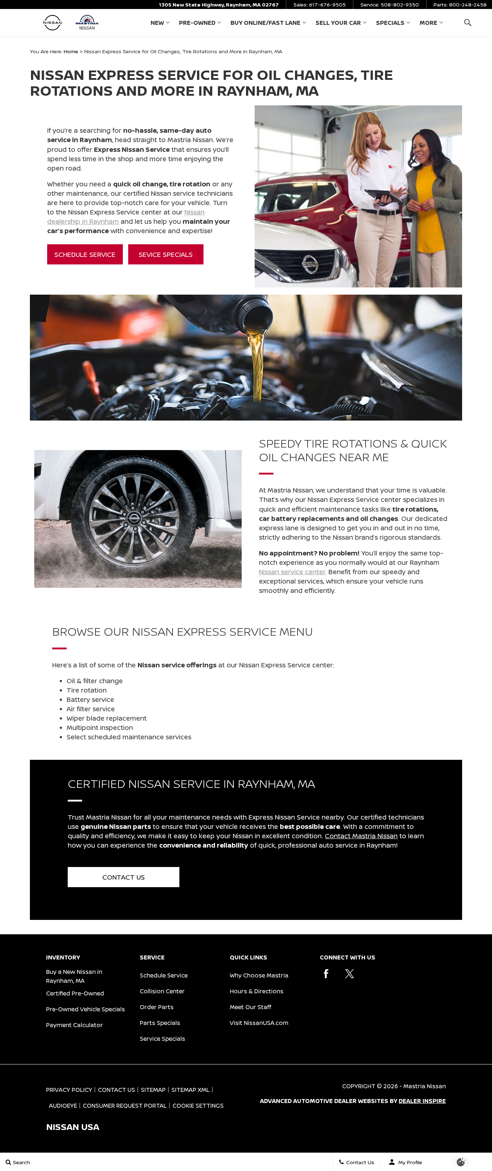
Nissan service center (292, 571)
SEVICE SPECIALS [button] (166, 254)
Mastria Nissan (424, 1086)
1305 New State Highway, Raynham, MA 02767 (219, 4)
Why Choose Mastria (259, 975)
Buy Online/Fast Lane (265, 23)
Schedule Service (164, 975)
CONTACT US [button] (123, 877)
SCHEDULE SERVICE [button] (85, 254)
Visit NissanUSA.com (259, 1023)
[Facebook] (326, 973)
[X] (349, 973)
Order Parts (157, 1007)
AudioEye (63, 1105)
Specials (390, 23)
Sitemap (153, 1090)
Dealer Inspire (422, 1101)
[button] (467, 22)
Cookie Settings (198, 1105)
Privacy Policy (69, 1090)
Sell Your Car (338, 23)
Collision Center (162, 991)
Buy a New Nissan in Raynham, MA (74, 976)
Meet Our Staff (250, 1007)
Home (71, 51)
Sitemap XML (190, 1090)
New (157, 23)
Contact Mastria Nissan (361, 835)
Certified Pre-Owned (75, 993)
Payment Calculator (74, 1025)
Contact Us (116, 1090)
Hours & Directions (256, 991)
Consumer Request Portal (125, 1105)
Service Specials (162, 1039)
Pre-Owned (197, 23)
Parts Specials (160, 1023)
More (428, 24)
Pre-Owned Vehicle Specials (85, 1009)
